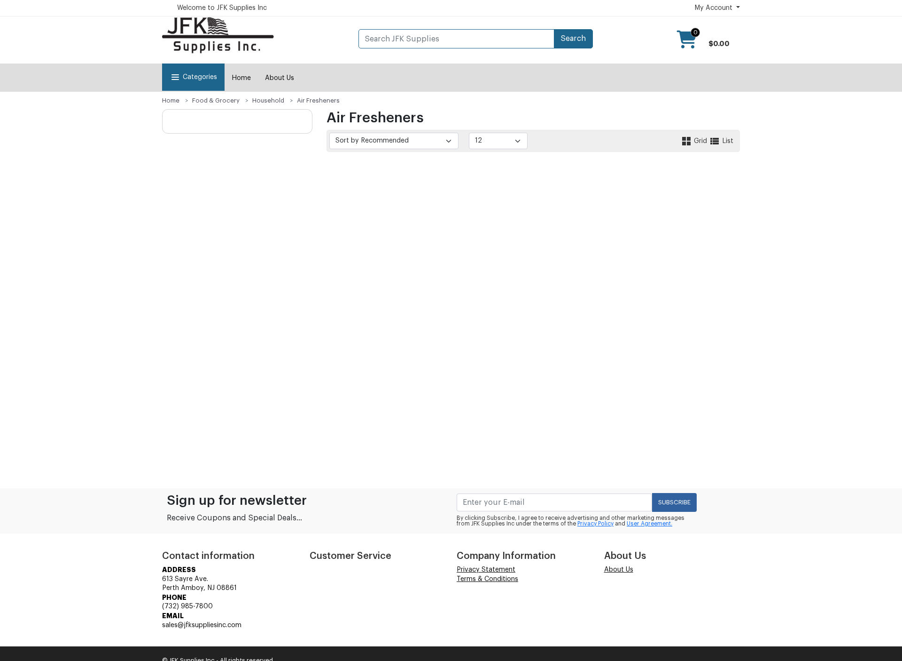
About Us (279, 78)
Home (241, 78)
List (726, 141)
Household (268, 100)
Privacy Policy (595, 523)
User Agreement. (649, 523)
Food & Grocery (216, 100)
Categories (200, 77)
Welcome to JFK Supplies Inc (222, 8)
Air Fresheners (318, 100)
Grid (700, 141)
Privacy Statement (486, 569)
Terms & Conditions (487, 579)
